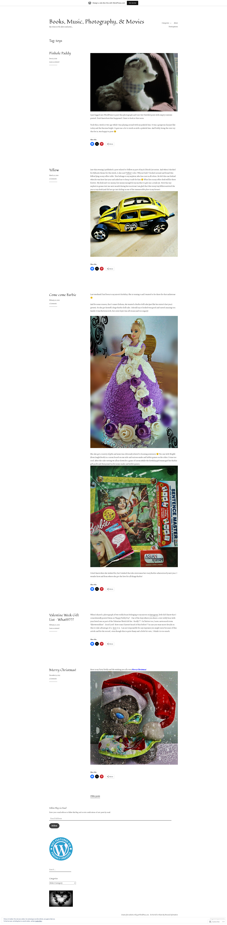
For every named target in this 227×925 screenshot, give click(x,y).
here (114, 628)
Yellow (54, 170)
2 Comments (53, 179)
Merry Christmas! (62, 670)
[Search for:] (60, 870)
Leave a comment (54, 62)
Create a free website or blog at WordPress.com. (135, 915)
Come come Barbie (62, 295)
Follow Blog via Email (57, 808)
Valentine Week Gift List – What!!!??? (64, 617)
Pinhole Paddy (60, 53)
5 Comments (53, 679)
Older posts (95, 796)
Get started (132, 3)
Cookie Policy (38, 921)
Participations (173, 27)
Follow (54, 825)
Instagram (154, 614)
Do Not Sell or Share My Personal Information (164, 915)
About (176, 23)
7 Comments (53, 303)
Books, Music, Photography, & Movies (96, 22)
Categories (165, 23)
